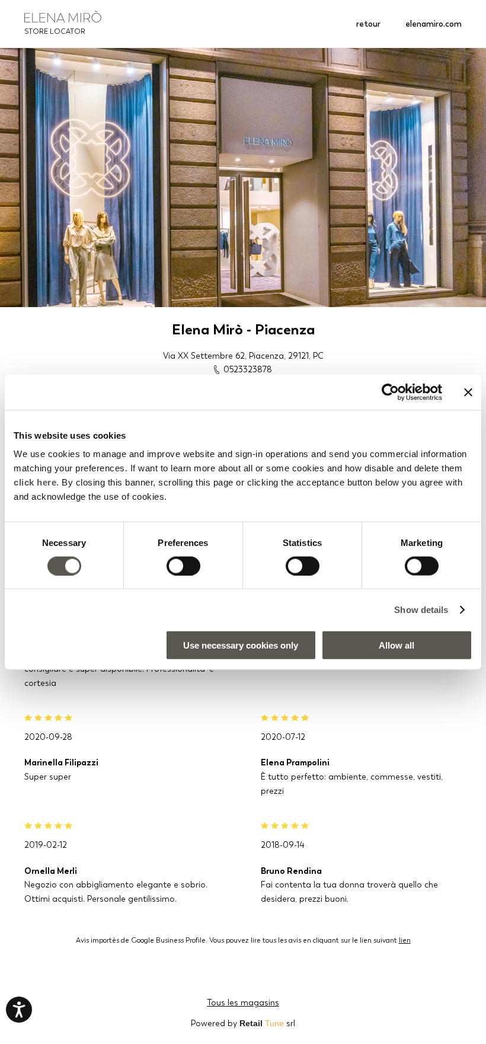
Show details (421, 609)
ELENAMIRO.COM (433, 23)
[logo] (62, 17)
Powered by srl (243, 1023)
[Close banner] (468, 392)
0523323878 (247, 369)
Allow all (396, 645)
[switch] (183, 565)
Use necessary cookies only (240, 645)
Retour (368, 23)
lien (405, 940)
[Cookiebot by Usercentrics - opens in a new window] (390, 392)
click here (35, 482)
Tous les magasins (243, 1002)
